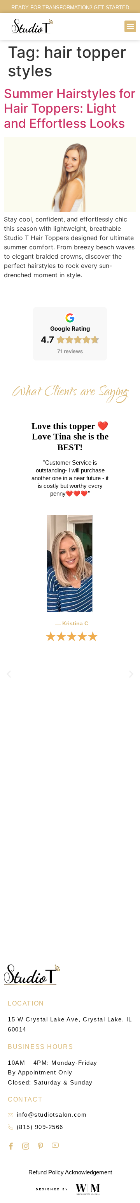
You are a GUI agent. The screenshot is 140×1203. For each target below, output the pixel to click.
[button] (130, 26)
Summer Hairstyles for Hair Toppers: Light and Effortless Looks (69, 108)
